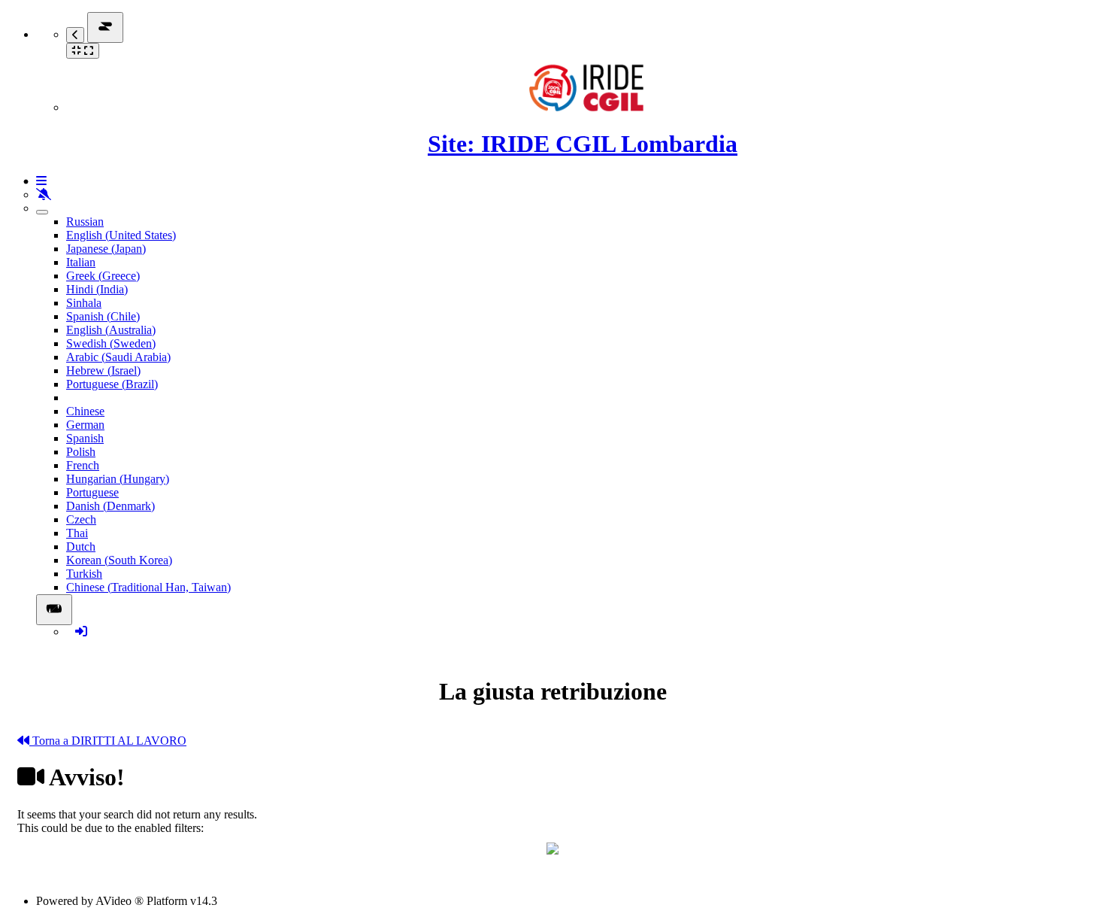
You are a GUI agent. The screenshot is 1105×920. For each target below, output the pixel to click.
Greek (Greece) (103, 275)
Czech (81, 519)
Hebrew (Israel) (103, 370)
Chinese (85, 411)
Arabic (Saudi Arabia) (118, 357)
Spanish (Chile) (103, 316)
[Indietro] (75, 35)
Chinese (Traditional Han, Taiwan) (148, 587)
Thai (77, 533)
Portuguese (92, 492)
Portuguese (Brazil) (112, 384)
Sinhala (83, 302)
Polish (80, 451)
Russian (85, 221)
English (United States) (121, 235)
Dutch (80, 546)
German (85, 424)
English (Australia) (111, 329)
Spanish (85, 438)
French (82, 465)
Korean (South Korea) (119, 560)
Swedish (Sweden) (111, 343)
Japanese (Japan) (106, 248)
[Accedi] (81, 631)
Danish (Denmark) (110, 505)
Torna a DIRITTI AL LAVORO (107, 740)
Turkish (84, 573)
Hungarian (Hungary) (117, 478)
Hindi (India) (97, 289)
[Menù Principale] (105, 27)
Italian (80, 262)
